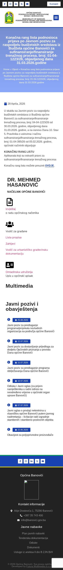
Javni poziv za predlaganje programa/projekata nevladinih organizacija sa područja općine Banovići (30, 328)
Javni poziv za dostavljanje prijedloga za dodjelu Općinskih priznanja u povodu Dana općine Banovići (30, 349)
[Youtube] (27, 4)
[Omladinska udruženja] (10, 265)
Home (6, 69)
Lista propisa (13, 237)
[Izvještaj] (10, 202)
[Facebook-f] (4, 4)
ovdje (49, 165)
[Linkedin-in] (16, 4)
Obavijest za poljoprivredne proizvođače (30, 435)
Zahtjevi (10, 243)
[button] (56, 17)
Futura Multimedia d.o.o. (38, 566)
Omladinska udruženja (19, 272)
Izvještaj (11, 209)
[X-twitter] (21, 4)
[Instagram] (10, 4)
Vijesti (15, 69)
